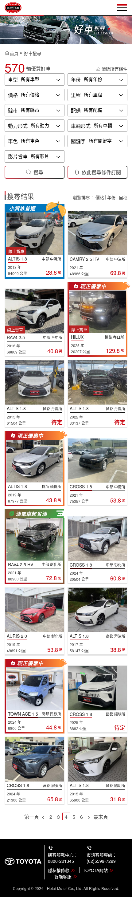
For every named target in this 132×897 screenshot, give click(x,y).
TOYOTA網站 (95, 870)
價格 (13, 95)
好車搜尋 (32, 53)
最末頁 (100, 816)
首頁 (14, 53)
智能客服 (63, 876)
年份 (76, 79)
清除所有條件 (114, 69)
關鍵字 (78, 141)
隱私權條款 (58, 870)
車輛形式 (81, 125)
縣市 (13, 110)
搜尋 (38, 172)
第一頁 (31, 816)
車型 (13, 79)
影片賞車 (18, 156)
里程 (76, 95)
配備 (76, 110)
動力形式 (18, 125)
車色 (13, 141)
